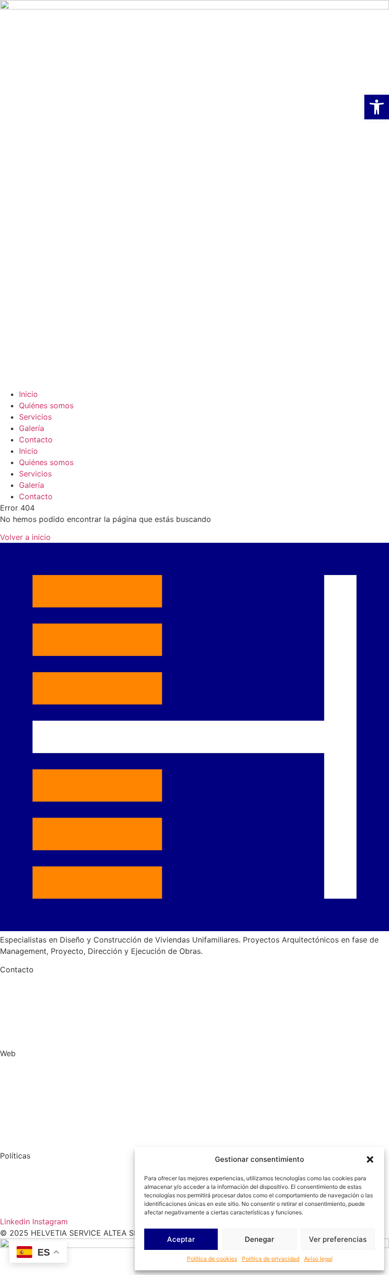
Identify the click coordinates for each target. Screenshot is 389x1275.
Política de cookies (212, 1258)
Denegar (259, 1239)
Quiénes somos (46, 405)
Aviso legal (318, 1258)
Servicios (35, 417)
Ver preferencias (338, 1239)
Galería (31, 428)
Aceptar (181, 1239)
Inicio (28, 394)
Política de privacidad (270, 1258)
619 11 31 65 (79, 999)
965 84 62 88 (25, 999)
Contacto (36, 439)
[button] (370, 1159)
